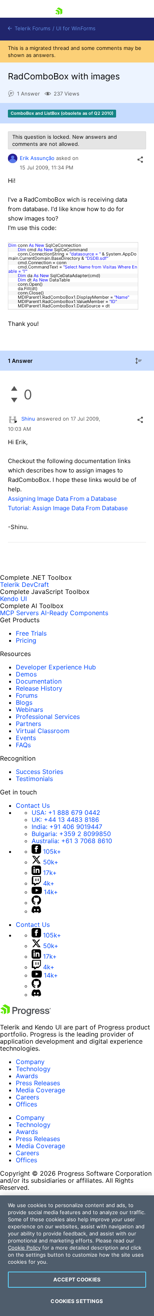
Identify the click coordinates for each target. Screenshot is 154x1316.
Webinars (29, 709)
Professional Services (48, 716)
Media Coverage (40, 1090)
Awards (27, 1076)
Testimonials (34, 779)
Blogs (24, 702)
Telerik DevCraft (24, 584)
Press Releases (38, 1083)
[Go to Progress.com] (25, 1014)
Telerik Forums (32, 28)
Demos (26, 674)
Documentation (39, 681)
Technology (33, 1069)
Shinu (28, 418)
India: (67, 826)
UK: (65, 819)
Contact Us (33, 805)
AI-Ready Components (74, 613)
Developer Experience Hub (56, 667)
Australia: (72, 840)
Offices (26, 1104)
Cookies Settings (77, 1301)
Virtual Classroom (42, 731)
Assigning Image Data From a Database (62, 498)
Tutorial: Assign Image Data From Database (68, 508)
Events (26, 738)
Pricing (26, 640)
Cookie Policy (24, 1247)
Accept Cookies (77, 1279)
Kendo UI (13, 599)
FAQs (23, 745)
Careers (27, 1097)
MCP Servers (19, 613)
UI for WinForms (76, 28)
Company (30, 1062)
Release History (39, 688)
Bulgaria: (71, 833)
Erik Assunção (37, 158)
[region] (77, 1255)
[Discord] (36, 911)
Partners (28, 724)
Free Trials (31, 633)
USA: (66, 812)
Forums (27, 695)
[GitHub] (36, 902)
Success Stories (39, 772)
